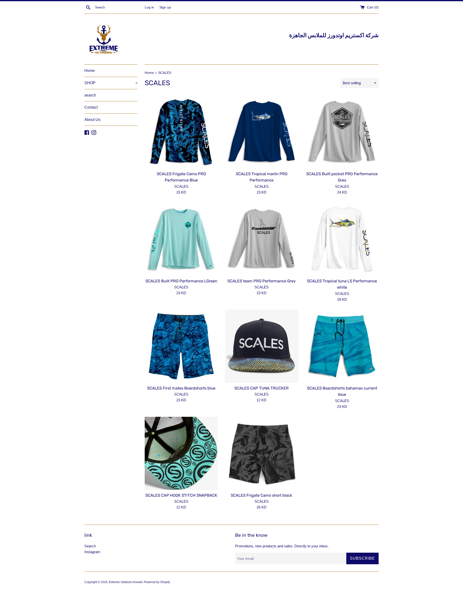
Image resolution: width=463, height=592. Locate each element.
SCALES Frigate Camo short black (261, 495)
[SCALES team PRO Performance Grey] (261, 239)
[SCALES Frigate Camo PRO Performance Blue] (181, 131)
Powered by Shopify (157, 582)
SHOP (110, 83)
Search (90, 546)
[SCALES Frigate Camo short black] (261, 453)
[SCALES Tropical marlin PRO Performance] (261, 131)
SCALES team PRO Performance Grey (261, 281)
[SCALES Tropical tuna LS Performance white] (342, 239)
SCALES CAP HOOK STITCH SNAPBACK (181, 495)
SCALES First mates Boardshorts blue (181, 388)
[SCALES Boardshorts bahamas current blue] (342, 346)
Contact (91, 107)
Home (89, 71)
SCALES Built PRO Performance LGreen (181, 281)
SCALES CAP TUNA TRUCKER (261, 388)
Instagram (92, 552)
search (90, 95)
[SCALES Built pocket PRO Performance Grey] (342, 131)
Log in (149, 7)
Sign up (165, 7)
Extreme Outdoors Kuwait (125, 582)
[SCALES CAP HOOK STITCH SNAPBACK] (181, 453)
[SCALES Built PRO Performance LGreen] (181, 239)
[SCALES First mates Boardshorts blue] (181, 346)
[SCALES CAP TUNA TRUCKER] (261, 346)
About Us (92, 120)
